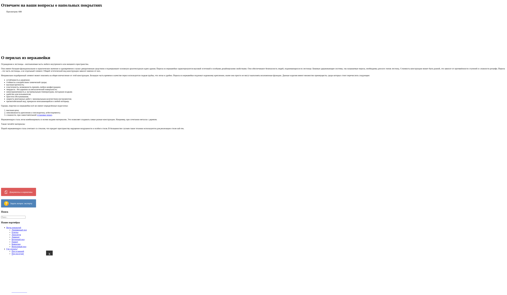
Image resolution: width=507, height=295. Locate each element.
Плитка (15, 232)
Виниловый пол (19, 246)
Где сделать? (12, 249)
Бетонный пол (18, 239)
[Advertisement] (79, 273)
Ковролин (16, 244)
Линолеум (16, 235)
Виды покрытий (13, 227)
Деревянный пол (19, 230)
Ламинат (16, 237)
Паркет (15, 242)
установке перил (44, 115)
